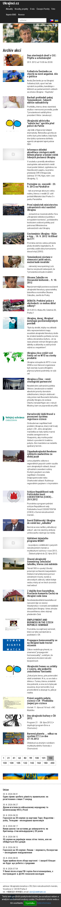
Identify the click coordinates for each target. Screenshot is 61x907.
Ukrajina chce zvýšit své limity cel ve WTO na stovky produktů (41, 355)
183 (46, 763)
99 (30, 758)
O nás (32, 9)
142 (32, 763)
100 (37, 758)
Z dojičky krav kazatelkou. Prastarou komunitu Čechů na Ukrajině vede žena (42, 593)
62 (19, 758)
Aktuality (9, 9)
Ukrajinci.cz (11, 3)
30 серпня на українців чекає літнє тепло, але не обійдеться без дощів (27, 840)
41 (14, 758)
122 (25, 763)
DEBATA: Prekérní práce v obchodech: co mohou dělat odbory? (41, 303)
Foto (53, 9)
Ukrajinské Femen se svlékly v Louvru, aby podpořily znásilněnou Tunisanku (42, 669)
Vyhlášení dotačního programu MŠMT (37, 539)
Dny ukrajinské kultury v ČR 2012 (41, 717)
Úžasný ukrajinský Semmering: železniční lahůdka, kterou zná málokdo (42, 562)
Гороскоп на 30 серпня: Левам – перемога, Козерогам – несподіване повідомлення (30, 851)
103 (5, 763)
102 (50, 758)
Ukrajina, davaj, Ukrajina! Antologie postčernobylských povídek (42, 321)
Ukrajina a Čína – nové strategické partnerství (39, 380)
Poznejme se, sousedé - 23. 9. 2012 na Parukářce (41, 185)
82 (25, 758)
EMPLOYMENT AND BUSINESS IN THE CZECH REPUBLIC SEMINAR (40, 622)
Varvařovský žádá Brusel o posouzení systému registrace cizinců (41, 416)
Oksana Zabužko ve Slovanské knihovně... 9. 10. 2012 (42, 280)
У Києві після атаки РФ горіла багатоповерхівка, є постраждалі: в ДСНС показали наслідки (28, 872)
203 (52, 763)
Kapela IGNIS (11, 14)
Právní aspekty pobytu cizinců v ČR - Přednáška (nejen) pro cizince (40, 701)
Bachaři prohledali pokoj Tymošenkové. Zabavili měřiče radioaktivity (40, 100)
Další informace (44, 903)
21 (8, 758)
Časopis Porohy (43, 9)
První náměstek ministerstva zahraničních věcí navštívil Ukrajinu (42, 207)
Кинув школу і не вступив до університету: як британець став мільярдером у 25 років (25, 830)
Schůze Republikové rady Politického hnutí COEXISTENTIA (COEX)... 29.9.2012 (40, 495)
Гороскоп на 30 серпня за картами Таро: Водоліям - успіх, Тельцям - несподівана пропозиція (29, 819)
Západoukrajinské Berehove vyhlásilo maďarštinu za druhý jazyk (41, 454)
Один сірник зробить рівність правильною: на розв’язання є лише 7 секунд (25, 798)
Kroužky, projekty (21, 9)
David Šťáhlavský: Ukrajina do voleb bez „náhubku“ (41, 521)
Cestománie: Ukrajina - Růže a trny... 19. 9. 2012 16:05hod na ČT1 (42, 236)
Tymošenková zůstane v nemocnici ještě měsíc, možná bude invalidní (39, 259)
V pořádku (30, 903)
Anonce (21, 14)
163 (39, 763)
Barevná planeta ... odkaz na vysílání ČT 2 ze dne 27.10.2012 (42, 736)
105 (18, 763)
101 (44, 758)
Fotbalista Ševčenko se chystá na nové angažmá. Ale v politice (42, 74)
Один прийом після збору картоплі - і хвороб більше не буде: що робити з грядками (29, 862)
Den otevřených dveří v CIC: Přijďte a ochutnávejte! (41, 56)
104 (11, 763)
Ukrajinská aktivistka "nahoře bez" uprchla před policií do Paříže (40, 123)
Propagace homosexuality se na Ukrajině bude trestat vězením (42, 643)
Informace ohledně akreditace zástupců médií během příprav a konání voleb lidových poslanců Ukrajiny (42, 153)
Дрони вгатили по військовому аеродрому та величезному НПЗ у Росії (25, 808)
